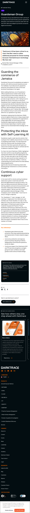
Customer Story (6, 7)
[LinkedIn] (2, 371)
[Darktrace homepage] (11, 368)
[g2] (11, 371)
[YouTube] (8, 371)
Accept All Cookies (19, 510)
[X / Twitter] (5, 371)
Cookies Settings (9, 510)
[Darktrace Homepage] (9, 2)
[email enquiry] (14, 371)
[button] (25, 2)
